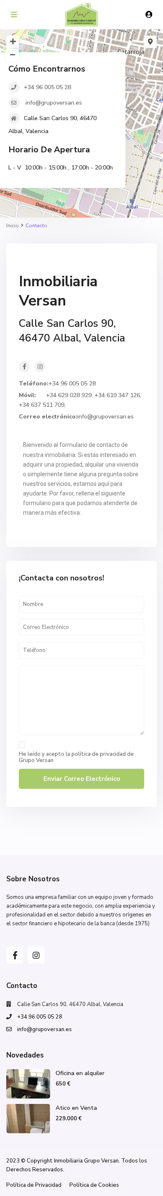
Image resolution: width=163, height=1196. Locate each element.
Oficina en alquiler (80, 1073)
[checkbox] (22, 745)
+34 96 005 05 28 (47, 87)
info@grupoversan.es (53, 103)
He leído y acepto (76, 757)
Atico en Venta (76, 1108)
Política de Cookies (94, 1185)
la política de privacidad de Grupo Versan (76, 757)
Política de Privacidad (33, 1185)
